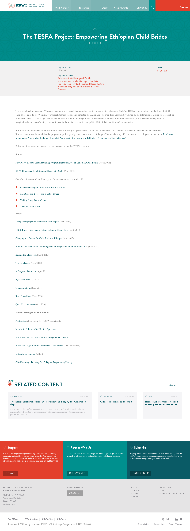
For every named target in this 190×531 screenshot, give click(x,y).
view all (172, 385)
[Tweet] (161, 70)
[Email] (166, 70)
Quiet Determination (25, 304)
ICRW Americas (31, 519)
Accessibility (159, 524)
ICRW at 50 (141, 7)
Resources (84, 7)
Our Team (135, 493)
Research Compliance (171, 493)
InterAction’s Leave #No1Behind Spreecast (36, 329)
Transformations (23, 287)
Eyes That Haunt (23, 279)
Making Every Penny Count (33, 200)
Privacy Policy (143, 524)
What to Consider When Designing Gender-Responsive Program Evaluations (52, 246)
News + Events (121, 7)
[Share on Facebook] (157, 70)
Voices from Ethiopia (25, 353)
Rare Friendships (23, 296)
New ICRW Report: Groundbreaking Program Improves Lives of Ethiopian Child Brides (57, 162)
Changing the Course (30, 206)
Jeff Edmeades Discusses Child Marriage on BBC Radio (42, 337)
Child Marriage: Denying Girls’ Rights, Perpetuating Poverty (44, 362)
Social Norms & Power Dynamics (78, 88)
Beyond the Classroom (26, 254)
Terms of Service (175, 524)
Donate (184, 7)
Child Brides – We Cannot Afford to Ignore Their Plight (42, 229)
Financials (165, 487)
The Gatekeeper (23, 262)
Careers (134, 490)
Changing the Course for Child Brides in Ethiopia (39, 238)
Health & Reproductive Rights (78, 82)
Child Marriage (80, 81)
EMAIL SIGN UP (140, 473)
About (105, 7)
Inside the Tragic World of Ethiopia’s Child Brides (39, 345)
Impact (162, 490)
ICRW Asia (61, 519)
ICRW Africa (47, 519)
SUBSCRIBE (74, 492)
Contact (134, 487)
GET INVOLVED (77, 473)
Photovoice (21, 320)
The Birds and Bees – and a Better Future (39, 193)
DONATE (10, 473)
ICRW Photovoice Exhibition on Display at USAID (39, 170)
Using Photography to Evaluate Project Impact (37, 221)
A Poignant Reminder (26, 271)
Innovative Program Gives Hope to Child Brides (42, 187)
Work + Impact (62, 7)
